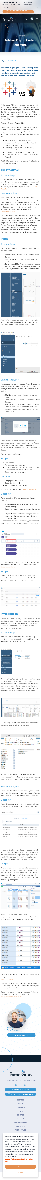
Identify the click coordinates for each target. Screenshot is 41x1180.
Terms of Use (20, 1130)
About (20, 1104)
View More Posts (21, 1035)
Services (20, 1100)
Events (20, 1111)
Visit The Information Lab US (18, 11)
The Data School (20, 1122)
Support (20, 1119)
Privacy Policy (20, 1126)
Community (20, 1107)
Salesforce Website (8, 212)
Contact (20, 1115)
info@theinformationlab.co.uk (11, 997)
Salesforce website (29, 489)
